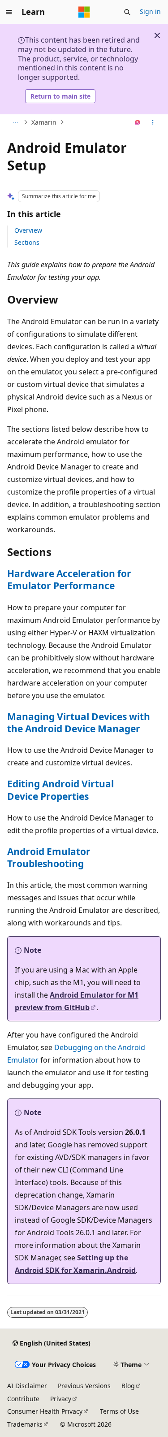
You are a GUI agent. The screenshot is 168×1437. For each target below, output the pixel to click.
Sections (26, 242)
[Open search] (127, 12)
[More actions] (153, 122)
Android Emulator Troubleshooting (48, 857)
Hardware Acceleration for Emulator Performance (69, 579)
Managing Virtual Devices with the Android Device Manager (78, 722)
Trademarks (25, 1424)
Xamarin (43, 122)
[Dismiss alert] (157, 35)
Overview (28, 230)
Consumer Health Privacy (44, 1411)
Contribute (23, 1398)
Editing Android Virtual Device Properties (60, 789)
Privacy (60, 1398)
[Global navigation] (9, 12)
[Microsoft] (84, 12)
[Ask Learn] (137, 122)
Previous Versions (84, 1385)
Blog (128, 1385)
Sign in (150, 11)
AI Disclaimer (27, 1385)
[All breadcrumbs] (15, 122)
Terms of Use (119, 1411)
